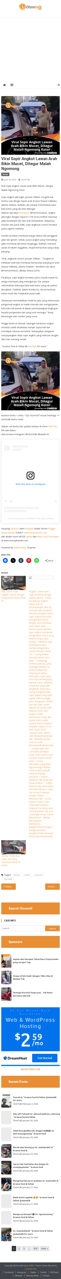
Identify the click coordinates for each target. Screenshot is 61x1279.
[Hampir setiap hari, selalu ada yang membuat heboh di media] (13, 847)
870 (36, 1248)
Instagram (24, 212)
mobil (27, 874)
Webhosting (20, 547)
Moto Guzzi (43, 536)
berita (17, 874)
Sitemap (18, 1275)
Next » (44, 1248)
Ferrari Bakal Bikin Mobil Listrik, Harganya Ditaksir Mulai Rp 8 (54, 886)
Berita (5, 174)
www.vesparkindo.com (35, 532)
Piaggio (52, 528)
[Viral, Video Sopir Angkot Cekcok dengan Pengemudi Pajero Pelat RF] (13, 583)
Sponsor (15, 528)
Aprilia (29, 536)
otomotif (39, 874)
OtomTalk (25, 179)
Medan (11, 532)
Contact (46, 1275)
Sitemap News (32, 1275)
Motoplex (54, 536)
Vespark (29, 528)
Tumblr (43, 1272)
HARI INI (52, 426)
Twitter (33, 1272)
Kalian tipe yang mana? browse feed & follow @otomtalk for (10, 886)
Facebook (9, 1272)
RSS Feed (54, 1272)
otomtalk (31, 346)
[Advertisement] (30, 49)
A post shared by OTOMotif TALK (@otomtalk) (30, 518)
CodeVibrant (30, 1269)
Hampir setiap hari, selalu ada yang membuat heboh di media (10, 860)
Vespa (4, 532)
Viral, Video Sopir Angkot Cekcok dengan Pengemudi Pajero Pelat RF (13, 596)
